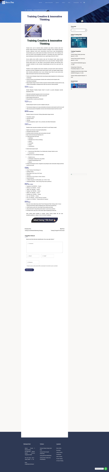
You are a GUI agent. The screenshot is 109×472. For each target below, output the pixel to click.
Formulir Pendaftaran (47, 215)
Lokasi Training (59, 452)
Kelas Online (58, 448)
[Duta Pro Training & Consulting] (8, 2)
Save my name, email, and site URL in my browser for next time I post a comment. (42, 265)
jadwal (34, 207)
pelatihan (49, 181)
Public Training (59, 456)
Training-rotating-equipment (76, 75)
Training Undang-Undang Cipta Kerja (78, 54)
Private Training (59, 458)
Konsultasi (58, 450)
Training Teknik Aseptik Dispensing (78, 58)
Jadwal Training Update (51, 213)
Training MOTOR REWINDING (76, 62)
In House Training (59, 460)
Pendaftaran (58, 454)
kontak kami (53, 205)
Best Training (29, 10)
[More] (84, 3)
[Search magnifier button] (85, 30)
